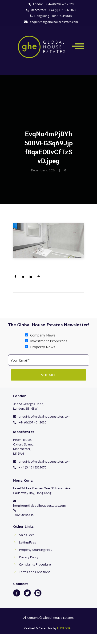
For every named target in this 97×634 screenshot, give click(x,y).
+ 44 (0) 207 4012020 (59, 4)
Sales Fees (27, 535)
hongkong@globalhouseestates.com (39, 505)
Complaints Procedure (35, 564)
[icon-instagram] (37, 592)
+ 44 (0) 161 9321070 (62, 10)
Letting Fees (27, 542)
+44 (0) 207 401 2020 (32, 422)
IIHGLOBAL (64, 628)
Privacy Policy (28, 557)
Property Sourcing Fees (35, 549)
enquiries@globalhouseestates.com (54, 22)
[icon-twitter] (27, 592)
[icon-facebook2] (16, 592)
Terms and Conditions (34, 572)
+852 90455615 (62, 16)
